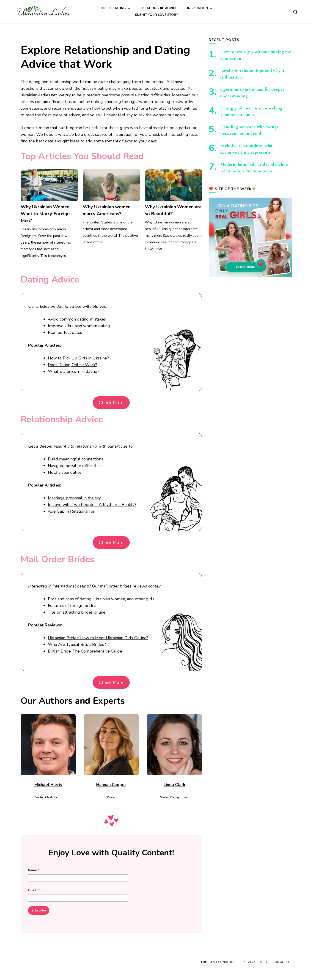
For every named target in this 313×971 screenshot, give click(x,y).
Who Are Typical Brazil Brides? (77, 644)
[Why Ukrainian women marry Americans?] (111, 185)
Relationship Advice (158, 8)
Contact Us (282, 962)
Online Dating (113, 8)
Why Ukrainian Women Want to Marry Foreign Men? (45, 214)
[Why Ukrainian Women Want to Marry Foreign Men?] (49, 185)
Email (33, 890)
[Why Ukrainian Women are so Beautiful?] (173, 185)
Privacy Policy (255, 962)
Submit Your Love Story (156, 15)
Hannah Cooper (111, 784)
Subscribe (38, 910)
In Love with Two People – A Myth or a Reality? (92, 504)
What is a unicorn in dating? (73, 371)
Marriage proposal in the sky (74, 498)
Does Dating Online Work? (72, 364)
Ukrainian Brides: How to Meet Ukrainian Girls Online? (98, 638)
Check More (111, 403)
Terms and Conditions (218, 962)
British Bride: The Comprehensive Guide (85, 651)
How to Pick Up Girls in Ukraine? (78, 358)
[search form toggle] (295, 11)
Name (33, 870)
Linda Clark (174, 784)
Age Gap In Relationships (71, 511)
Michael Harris (48, 784)
